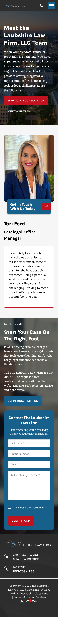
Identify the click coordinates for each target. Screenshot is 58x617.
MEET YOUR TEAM (19, 111)
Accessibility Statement (34, 593)
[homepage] (29, 545)
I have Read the (29, 507)
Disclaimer (37, 507)
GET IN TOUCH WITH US (22, 401)
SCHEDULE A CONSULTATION (26, 100)
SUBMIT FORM (21, 520)
